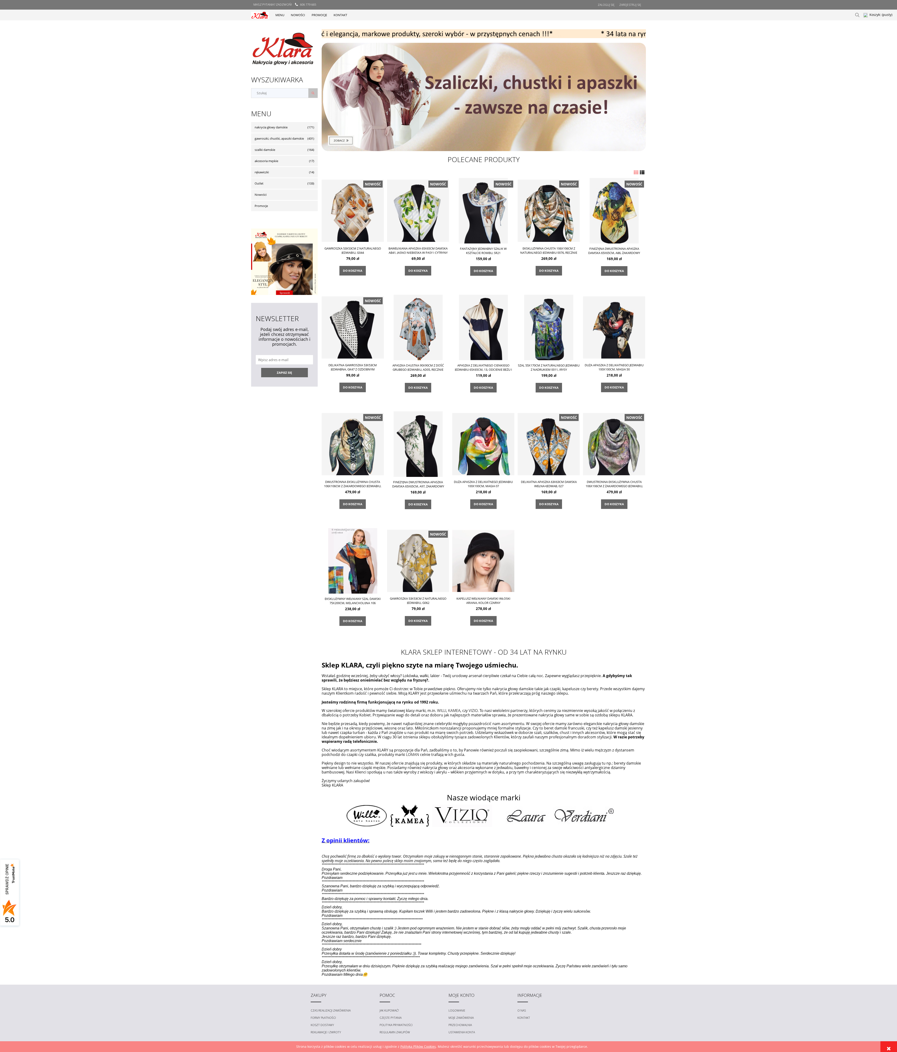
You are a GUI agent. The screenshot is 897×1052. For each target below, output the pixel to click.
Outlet (259, 183)
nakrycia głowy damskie (271, 127)
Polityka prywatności (396, 1025)
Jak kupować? (389, 1010)
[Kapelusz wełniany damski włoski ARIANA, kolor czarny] (483, 560)
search (857, 15)
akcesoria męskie (266, 161)
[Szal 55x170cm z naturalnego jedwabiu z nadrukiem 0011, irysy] (549, 327)
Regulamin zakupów (395, 1032)
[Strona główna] (260, 15)
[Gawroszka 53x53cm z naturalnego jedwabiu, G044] (353, 210)
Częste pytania (391, 1018)
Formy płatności (323, 1018)
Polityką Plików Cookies (418, 1046)
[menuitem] (280, 15)
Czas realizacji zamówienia (331, 1010)
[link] (484, 97)
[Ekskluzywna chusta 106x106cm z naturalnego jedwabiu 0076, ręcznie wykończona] (549, 210)
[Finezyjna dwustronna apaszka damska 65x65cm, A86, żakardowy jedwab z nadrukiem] (614, 210)
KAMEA (454, 710)
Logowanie (456, 1010)
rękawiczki (262, 172)
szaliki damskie (265, 150)
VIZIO (473, 710)
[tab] (478, 34)
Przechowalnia (460, 1025)
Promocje (261, 206)
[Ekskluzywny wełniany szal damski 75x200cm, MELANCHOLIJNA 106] (353, 561)
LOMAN (412, 754)
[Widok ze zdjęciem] (636, 172)
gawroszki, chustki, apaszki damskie (279, 138)
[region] (484, 33)
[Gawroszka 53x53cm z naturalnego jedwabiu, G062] (418, 560)
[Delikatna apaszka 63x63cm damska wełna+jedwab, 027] (549, 444)
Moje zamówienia (461, 1018)
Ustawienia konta (461, 1032)
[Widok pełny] (642, 172)
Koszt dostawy (322, 1025)
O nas (521, 1010)
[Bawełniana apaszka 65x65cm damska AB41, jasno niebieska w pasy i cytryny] (418, 210)
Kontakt (523, 1018)
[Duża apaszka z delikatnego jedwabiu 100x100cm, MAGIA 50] (614, 327)
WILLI (441, 710)
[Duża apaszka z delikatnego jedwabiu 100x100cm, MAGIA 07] (483, 444)
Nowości (261, 194)
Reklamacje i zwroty (326, 1032)
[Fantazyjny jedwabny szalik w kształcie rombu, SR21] (483, 210)
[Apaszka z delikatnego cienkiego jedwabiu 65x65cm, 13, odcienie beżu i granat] (483, 327)
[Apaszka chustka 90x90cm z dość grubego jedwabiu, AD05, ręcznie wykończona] (418, 327)
